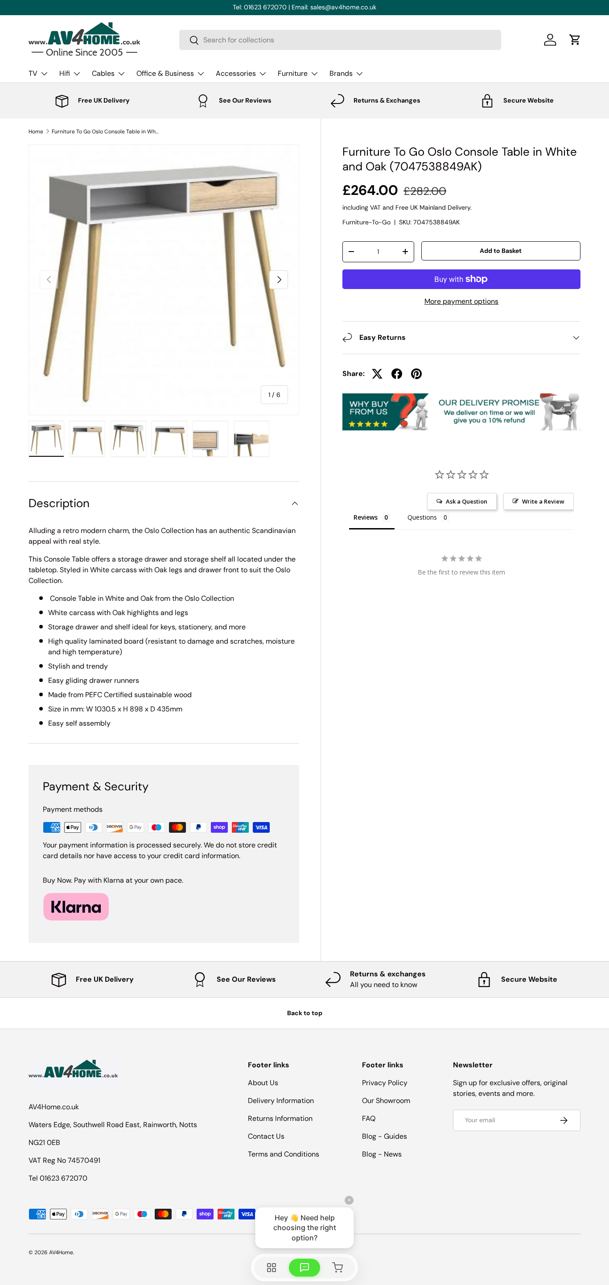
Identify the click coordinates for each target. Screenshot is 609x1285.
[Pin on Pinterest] (416, 374)
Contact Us (266, 1136)
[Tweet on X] (377, 374)
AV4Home (61, 1252)
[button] (575, 40)
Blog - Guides (384, 1136)
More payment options (461, 301)
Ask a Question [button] (466, 501)
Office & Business (165, 73)
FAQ (368, 1118)
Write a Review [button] (543, 501)
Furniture (293, 73)
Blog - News (382, 1154)
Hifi (64, 73)
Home (36, 131)
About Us (263, 1082)
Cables (103, 73)
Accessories (236, 73)
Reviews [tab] (366, 517)
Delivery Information (281, 1100)
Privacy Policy (384, 1082)
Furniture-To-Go (366, 222)
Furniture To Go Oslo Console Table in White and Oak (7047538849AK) (105, 131)
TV (33, 73)
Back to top (304, 1013)
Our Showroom (386, 1100)
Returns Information (280, 1118)
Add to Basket (501, 251)
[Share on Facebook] (397, 374)
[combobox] (340, 40)
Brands (341, 73)
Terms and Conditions (283, 1154)
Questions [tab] (422, 517)
